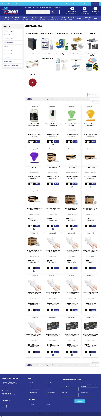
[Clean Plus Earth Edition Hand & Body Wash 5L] (34, 115)
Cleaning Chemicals (9, 35)
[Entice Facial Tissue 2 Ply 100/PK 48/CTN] (53, 157)
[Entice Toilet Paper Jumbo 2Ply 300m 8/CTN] (90, 200)
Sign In (95, 4)
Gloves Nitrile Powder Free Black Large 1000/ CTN (72, 335)
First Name (83, 386)
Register (70, 4)
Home (5, 4)
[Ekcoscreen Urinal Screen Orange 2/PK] (90, 115)
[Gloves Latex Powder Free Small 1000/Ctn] (72, 284)
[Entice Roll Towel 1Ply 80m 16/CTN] (53, 200)
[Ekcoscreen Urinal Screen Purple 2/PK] (34, 157)
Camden (32, 404)
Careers (48, 389)
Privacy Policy (49, 382)
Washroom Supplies (9, 31)
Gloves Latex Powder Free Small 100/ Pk (53, 293)
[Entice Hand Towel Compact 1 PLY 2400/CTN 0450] (90, 157)
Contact (20, 4)
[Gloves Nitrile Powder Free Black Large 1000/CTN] (72, 326)
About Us (12, 4)
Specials (95, 18)
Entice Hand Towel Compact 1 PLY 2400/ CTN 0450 (90, 166)
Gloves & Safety (8, 50)
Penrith (48, 404)
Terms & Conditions (34, 389)
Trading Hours (33, 392)
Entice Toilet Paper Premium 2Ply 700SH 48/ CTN (34, 251)
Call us (95, 12)
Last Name (64, 392)
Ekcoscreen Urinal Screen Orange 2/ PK (90, 124)
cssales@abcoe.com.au (9, 390)
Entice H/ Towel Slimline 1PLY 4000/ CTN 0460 (72, 166)
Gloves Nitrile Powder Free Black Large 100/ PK (53, 335)
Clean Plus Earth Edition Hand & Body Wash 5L (34, 124)
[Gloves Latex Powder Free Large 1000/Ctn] (72, 242)
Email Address (65, 386)
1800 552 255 (6, 387)
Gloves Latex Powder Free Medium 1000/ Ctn (34, 293)
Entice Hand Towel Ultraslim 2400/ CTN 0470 (34, 209)
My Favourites (78, 4)
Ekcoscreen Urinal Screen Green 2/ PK (72, 124)
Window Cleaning (8, 61)
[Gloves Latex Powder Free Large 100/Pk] (53, 242)
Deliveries (48, 386)
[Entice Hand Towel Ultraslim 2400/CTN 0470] (34, 200)
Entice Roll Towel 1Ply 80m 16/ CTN (53, 209)
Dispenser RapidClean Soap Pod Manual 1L (53, 124)
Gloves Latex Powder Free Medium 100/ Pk (90, 251)
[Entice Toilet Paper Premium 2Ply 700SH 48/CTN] (34, 242)
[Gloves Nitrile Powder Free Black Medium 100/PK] (90, 326)
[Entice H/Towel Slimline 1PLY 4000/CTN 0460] (72, 157)
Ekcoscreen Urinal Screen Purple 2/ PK (34, 166)
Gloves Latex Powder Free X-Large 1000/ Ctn (34, 335)
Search (54, 12)
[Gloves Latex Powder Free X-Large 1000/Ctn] (34, 326)
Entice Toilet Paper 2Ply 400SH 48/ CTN (71, 209)
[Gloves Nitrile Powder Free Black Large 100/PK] (53, 326)
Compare (34, 106)
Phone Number (84, 392)
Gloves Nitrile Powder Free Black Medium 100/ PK (90, 335)
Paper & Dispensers (8, 57)
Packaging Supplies (8, 42)
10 (70, 99)
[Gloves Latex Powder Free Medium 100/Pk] (90, 242)
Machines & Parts (8, 54)
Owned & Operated (84, 12)
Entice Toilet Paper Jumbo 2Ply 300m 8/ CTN (90, 209)
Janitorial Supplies (8, 38)
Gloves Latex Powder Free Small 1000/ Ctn (72, 293)
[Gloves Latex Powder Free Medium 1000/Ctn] (34, 284)
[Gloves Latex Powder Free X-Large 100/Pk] (90, 284)
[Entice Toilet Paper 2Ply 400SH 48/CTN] (72, 200)
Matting (6, 46)
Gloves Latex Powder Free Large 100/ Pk (53, 251)
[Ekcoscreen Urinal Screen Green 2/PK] (72, 115)
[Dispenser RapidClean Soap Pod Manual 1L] (53, 115)
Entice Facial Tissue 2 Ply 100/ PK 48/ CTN (53, 166)
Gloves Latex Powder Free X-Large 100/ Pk (90, 293)
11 (72, 99)
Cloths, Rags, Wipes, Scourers (11, 65)
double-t (62, 414)
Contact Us (32, 386)
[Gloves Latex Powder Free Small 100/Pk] (53, 284)
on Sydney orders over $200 (72, 12)
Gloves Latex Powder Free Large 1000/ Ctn (72, 251)
